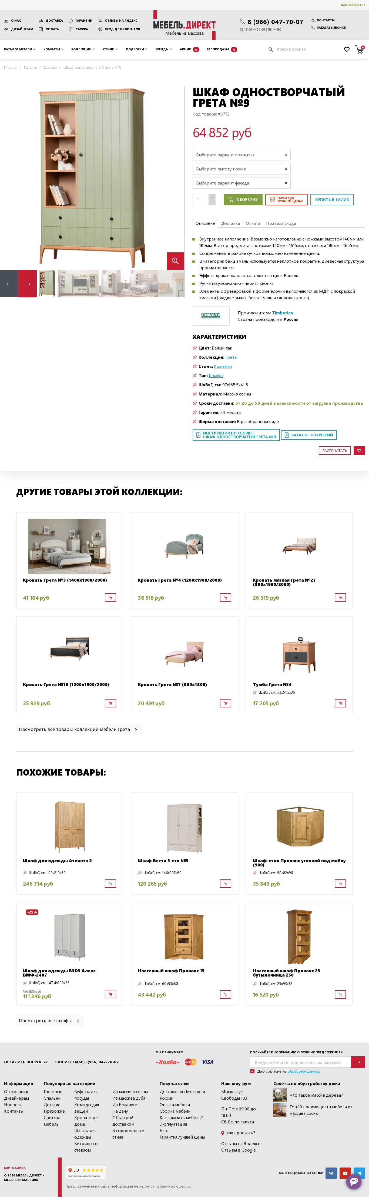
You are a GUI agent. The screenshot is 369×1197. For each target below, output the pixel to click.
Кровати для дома (86, 1120)
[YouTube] (345, 1173)
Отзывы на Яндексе (240, 1143)
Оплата (52, 29)
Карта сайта (15, 1168)
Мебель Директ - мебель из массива (24, 1177)
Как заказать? (353, 5)
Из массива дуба (128, 1098)
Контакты (326, 20)
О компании (16, 1091)
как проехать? (240, 1132)
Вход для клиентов (122, 29)
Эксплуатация (173, 1124)
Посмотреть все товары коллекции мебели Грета (75, 729)
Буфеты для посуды (86, 1095)
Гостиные (53, 1091)
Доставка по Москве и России (182, 1095)
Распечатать (335, 450)
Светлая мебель (52, 1120)
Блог (164, 1130)
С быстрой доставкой (123, 1120)
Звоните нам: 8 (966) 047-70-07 (86, 1062)
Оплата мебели (175, 1104)
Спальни (52, 1098)
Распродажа (221, 49)
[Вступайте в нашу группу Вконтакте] (331, 1173)
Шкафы (216, 375)
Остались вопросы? (26, 1062)
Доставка (54, 20)
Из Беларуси (124, 1104)
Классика (223, 366)
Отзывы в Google (238, 1150)
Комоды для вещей (86, 1108)
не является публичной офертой (163, 1186)
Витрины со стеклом (86, 1146)
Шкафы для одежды (85, 1133)
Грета (231, 357)
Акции (188, 49)
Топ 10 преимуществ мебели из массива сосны (321, 1110)
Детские (52, 1104)
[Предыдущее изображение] (8, 178)
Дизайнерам (22, 29)
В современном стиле (128, 1133)
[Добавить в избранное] (359, 450)
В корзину (247, 199)
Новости (13, 1104)
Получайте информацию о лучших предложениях (296, 1052)
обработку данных (304, 1071)
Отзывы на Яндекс (121, 20)
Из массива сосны (130, 1091)
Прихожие (54, 1111)
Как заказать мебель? (181, 1117)
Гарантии (84, 20)
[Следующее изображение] (176, 178)
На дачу (120, 1111)
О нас (16, 20)
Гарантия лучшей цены (182, 1137)
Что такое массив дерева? (316, 1095)
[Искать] (271, 49)
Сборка (82, 29)
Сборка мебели (175, 1111)
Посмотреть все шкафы (46, 1020)
